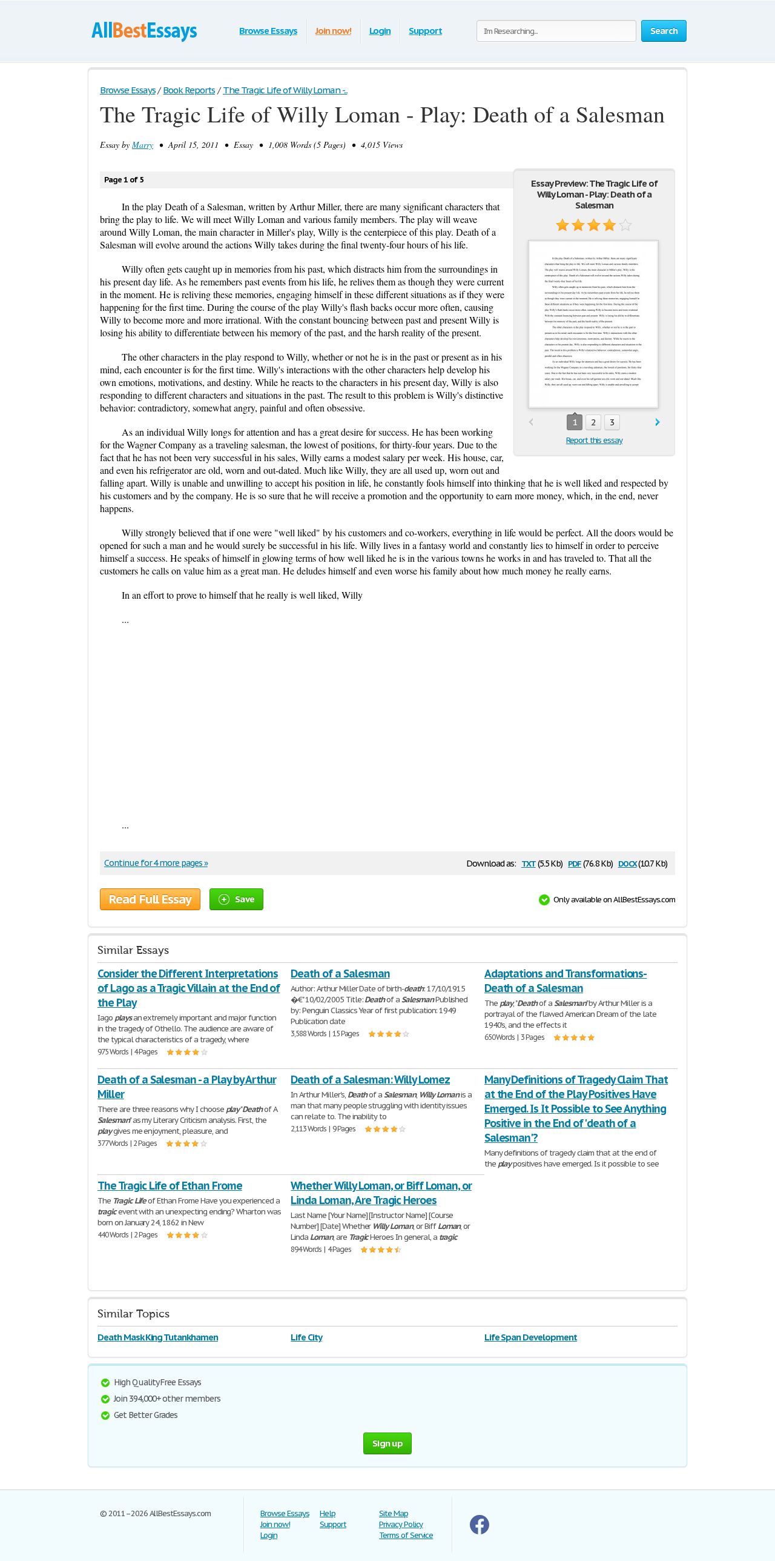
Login (380, 30)
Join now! (333, 30)
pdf (574, 863)
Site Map (393, 1513)
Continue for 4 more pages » (156, 862)
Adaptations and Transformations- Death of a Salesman (565, 981)
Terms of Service (406, 1535)
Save (244, 899)
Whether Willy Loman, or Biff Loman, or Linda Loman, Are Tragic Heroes (381, 1193)
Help (327, 1513)
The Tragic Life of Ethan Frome (169, 1186)
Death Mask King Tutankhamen (157, 1337)
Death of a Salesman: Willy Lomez (370, 1080)
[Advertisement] (387, 722)
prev (530, 422)
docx (627, 863)
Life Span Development (530, 1337)
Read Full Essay (150, 899)
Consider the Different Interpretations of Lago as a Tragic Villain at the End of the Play (188, 988)
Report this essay (594, 440)
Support (425, 30)
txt (528, 863)
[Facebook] (479, 1531)
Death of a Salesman (340, 973)
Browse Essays (268, 30)
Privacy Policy (401, 1524)
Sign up (387, 1443)
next (658, 422)
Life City (306, 1337)
